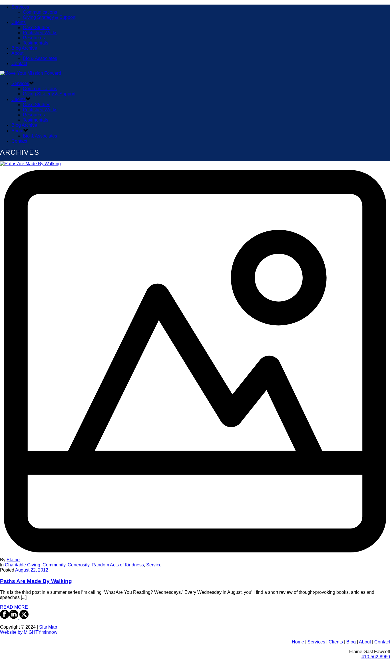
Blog (351, 641)
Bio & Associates (40, 58)
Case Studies (36, 27)
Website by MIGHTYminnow (28, 632)
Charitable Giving (22, 564)
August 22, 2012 (31, 570)
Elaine (13, 559)
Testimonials (35, 43)
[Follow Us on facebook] (4, 617)
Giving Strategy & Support (49, 17)
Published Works (40, 32)
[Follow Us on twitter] (23, 617)
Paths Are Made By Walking (36, 581)
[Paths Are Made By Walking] (195, 359)
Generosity (78, 564)
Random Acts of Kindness (118, 564)
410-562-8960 (375, 656)
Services (20, 7)
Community (54, 564)
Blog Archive (24, 48)
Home (298, 641)
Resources (34, 37)
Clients (18, 22)
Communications (40, 12)
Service (154, 564)
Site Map (48, 627)
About (17, 53)
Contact (19, 63)
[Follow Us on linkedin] (13, 617)
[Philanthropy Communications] (30, 73)
